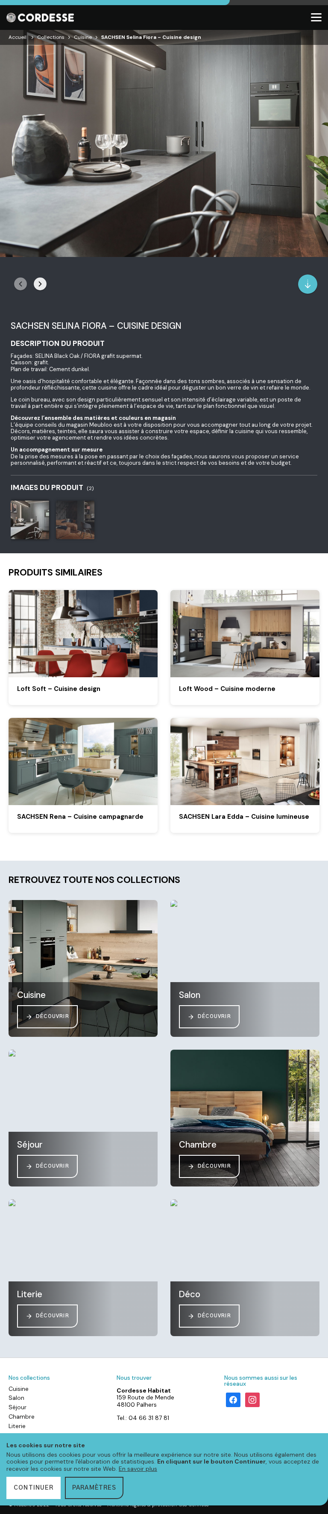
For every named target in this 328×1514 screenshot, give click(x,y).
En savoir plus (138, 1469)
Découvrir (52, 1016)
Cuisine (83, 37)
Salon (16, 1398)
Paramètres (94, 1488)
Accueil (17, 37)
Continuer (33, 1488)
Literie (17, 1426)
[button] (40, 284)
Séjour (17, 1407)
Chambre (22, 1416)
